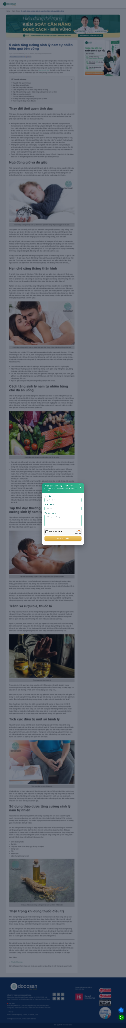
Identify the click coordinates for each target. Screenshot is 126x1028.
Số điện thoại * (49, 505)
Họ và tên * (48, 496)
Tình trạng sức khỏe (50, 513)
